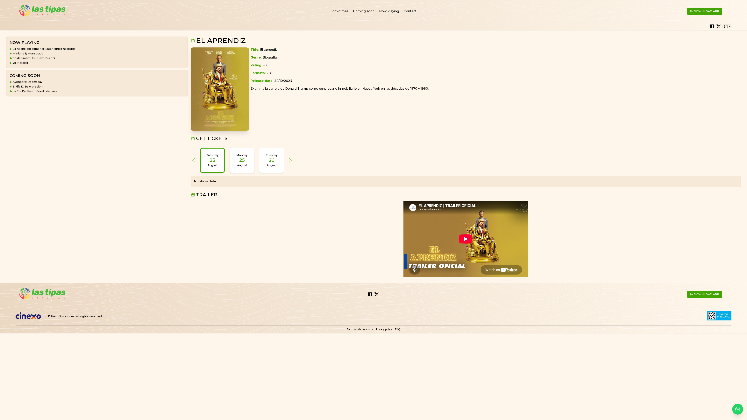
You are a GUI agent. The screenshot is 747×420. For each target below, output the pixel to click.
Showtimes (339, 11)
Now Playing (389, 11)
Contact (410, 11)
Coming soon (363, 11)
